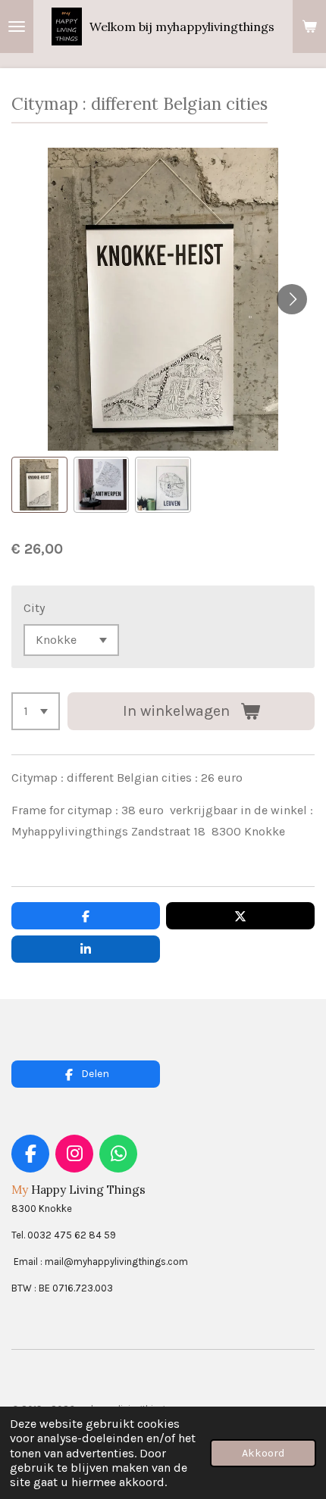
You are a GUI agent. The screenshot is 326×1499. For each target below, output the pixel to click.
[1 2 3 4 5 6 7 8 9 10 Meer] (35, 711)
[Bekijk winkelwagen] (309, 26)
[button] (39, 485)
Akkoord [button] (263, 1453)
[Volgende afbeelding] (292, 299)
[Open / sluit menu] (16, 26)
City (34, 608)
